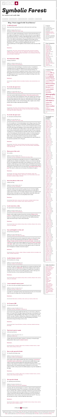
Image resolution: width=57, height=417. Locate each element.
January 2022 (48, 153)
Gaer (22, 51)
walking (17, 175)
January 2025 (48, 125)
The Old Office (48, 61)
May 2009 (47, 204)
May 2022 (47, 149)
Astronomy (47, 46)
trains (20, 51)
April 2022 (47, 150)
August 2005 (48, 254)
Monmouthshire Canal (26, 52)
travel (51, 104)
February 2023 (48, 138)
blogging (50, 75)
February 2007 (48, 234)
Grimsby (21, 252)
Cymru (13, 50)
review (50, 98)
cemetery (26, 200)
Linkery (47, 52)
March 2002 (48, 260)
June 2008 (47, 216)
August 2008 (48, 213)
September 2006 (49, 240)
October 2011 (48, 185)
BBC (51, 73)
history (28, 50)
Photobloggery (19, 64)
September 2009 (49, 200)
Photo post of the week (13, 151)
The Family (23, 235)
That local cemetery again (14, 330)
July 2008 (47, 215)
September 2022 (48, 144)
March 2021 (48, 165)
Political (18, 235)
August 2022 (48, 145)
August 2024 (48, 127)
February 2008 (48, 220)
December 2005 (48, 250)
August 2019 (48, 175)
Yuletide (52, 109)
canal (35, 173)
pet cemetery (30, 298)
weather (52, 106)
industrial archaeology (35, 324)
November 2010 (48, 190)
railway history (16, 51)
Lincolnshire (14, 81)
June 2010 (47, 194)
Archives (38, 19)
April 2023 (47, 136)
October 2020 (48, 170)
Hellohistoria (48, 281)
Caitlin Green (31, 239)
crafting (47, 80)
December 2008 (48, 210)
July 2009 (47, 202)
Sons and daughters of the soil (15, 230)
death (30, 81)
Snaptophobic (48, 287)
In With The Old (14, 31)
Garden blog (23, 19)
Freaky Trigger (48, 280)
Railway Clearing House (15, 54)
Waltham (24, 252)
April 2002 (47, 259)
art (50, 71)
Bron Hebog (48, 271)
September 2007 (48, 226)
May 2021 (47, 162)
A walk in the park (12, 25)
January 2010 (48, 199)
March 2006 (48, 246)
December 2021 (48, 154)
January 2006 (48, 249)
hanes (26, 50)
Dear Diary (13, 157)
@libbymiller (20, 267)
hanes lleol (32, 50)
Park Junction (31, 51)
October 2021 (48, 157)
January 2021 (48, 167)
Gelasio (50, 412)
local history (36, 50)
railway (12, 51)
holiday (53, 83)
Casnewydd (19, 50)
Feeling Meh (48, 49)
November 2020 (48, 169)
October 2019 (48, 174)
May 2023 (47, 135)
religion (47, 98)
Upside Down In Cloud (49, 289)
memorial (33, 81)
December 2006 (48, 236)
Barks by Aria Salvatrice (50, 267)
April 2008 (47, 218)
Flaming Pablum (48, 277)
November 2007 (48, 224)
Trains (22, 31)
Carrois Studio (45, 413)
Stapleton (19, 224)
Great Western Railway (11, 52)
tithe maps (13, 146)
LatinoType (23, 413)
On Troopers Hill (11, 303)
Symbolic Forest (24, 10)
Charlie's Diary (48, 274)
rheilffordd (9, 51)
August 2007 (48, 227)
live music (52, 87)
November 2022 (48, 142)
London (48, 89)
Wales (16, 50)
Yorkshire (48, 109)
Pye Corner (23, 109)
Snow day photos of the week (15, 180)
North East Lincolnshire (21, 81)
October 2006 (48, 238)
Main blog (13, 19)
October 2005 (48, 252)
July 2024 (47, 128)
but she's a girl (48, 272)
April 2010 (47, 196)
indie (46, 85)
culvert (17, 346)
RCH (10, 54)
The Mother (12, 253)
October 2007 (48, 225)
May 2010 (47, 195)
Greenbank (30, 200)
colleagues (52, 78)
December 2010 (48, 188)
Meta (47, 55)
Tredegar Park (36, 51)
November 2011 (48, 184)
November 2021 (48, 155)
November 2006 (48, 237)
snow (21, 200)
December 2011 (48, 183)
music (52, 89)
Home (5, 19)
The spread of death (12, 379)
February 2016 (48, 178)
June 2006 (47, 243)
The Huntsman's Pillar (13, 58)
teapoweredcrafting (49, 288)
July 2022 (47, 146)
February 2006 (48, 248)
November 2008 (48, 211)
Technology (48, 58)
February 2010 (48, 198)
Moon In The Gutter (49, 284)
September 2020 (49, 171)
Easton (37, 200)
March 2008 (48, 219)
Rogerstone (29, 173)
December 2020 (48, 168)
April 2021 (47, 163)
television (49, 100)
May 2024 (47, 130)
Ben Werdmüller (48, 269)
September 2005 (48, 253)
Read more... (9, 47)
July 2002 (47, 255)
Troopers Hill (17, 324)
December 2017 (48, 177)
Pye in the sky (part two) (13, 87)
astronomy (48, 73)
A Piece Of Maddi (49, 266)
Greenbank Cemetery (10, 201)
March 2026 (48, 121)
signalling (20, 52)
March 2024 (48, 133)
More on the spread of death (14, 351)
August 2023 (48, 134)
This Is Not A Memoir (49, 63)
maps (8, 54)
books (47, 77)
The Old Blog (48, 60)
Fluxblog (47, 279)
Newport (23, 50)
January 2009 (48, 209)
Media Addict (48, 53)
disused (26, 201)
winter (16, 200)
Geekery (18, 31)
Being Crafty (48, 47)
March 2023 (48, 137)
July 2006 (47, 242)
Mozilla (50, 413)
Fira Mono (37, 413)
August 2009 (48, 201)
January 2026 (48, 124)
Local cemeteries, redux (13, 206)
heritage (22, 224)
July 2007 (47, 228)
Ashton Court (35, 298)
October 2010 (48, 191)
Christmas (48, 78)
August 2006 (48, 241)
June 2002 (47, 257)
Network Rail (38, 52)
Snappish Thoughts (49, 285)
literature (48, 87)
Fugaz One (18, 413)
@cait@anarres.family (49, 32)
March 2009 (48, 207)
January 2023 (48, 140)
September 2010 (48, 192)
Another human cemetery (14, 258)
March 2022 (48, 151)
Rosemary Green (31, 201)
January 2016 (48, 179)
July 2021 (47, 160)
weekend (14, 374)
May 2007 (47, 230)
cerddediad (21, 175)
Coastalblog (48, 275)
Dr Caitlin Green (48, 273)
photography (14, 225)
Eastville (34, 200)
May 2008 (47, 217)
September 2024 (48, 126)
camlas (33, 173)
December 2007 (48, 223)
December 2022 (48, 141)
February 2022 (48, 152)
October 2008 (48, 212)
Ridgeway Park (34, 224)
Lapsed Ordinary (49, 283)
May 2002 (47, 258)
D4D (46, 276)
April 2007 (47, 232)
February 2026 (48, 123)
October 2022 (48, 143)
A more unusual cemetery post (15, 283)
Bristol (13, 200)
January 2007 (48, 235)
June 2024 (47, 129)
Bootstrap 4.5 (36, 412)
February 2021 (48, 166)
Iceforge (19, 411)
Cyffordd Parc (26, 51)
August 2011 (48, 186)
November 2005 (48, 251)
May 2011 (47, 187)
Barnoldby (27, 81)
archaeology (29, 324)
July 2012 (47, 182)
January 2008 (48, 221)
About (31, 19)
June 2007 (47, 229)
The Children (16, 403)
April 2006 (47, 245)
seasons (19, 200)
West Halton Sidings (49, 290)
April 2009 (47, 206)
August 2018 (48, 176)
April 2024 (47, 132)
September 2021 (48, 158)
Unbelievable (48, 65)
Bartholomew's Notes (49, 268)
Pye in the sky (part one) (13, 114)
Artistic (47, 44)
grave (10, 225)
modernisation (32, 52)
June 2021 (47, 161)
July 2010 (47, 193)
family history (16, 253)
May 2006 (47, 244)
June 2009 (47, 203)
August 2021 (48, 159)
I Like (47, 282)
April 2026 (47, 120)
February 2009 (48, 208)
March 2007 (48, 233)
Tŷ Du (26, 173)
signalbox (16, 52)
